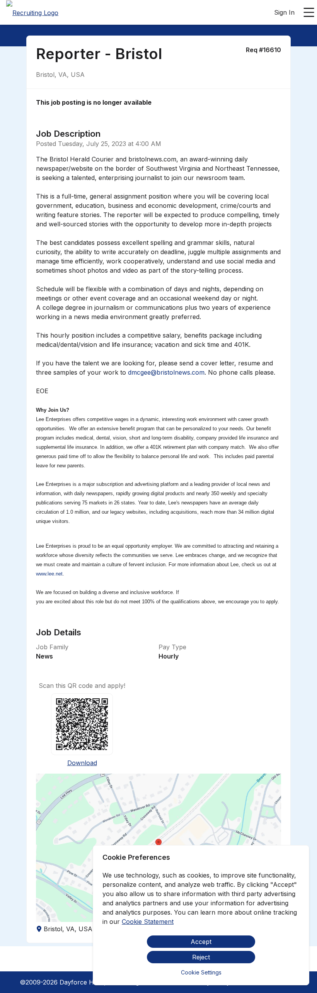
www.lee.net (49, 574)
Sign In (284, 12)
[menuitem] (32, 12)
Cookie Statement (148, 921)
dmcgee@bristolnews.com (166, 372)
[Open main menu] (309, 12)
